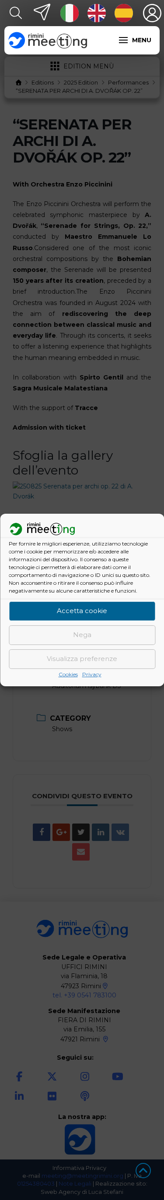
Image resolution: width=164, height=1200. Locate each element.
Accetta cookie (82, 611)
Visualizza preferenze (82, 659)
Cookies (68, 674)
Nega (82, 635)
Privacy (91, 674)
